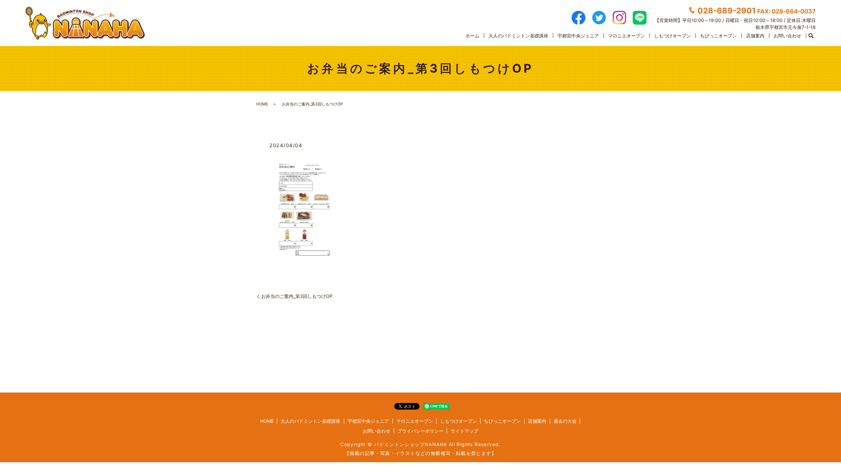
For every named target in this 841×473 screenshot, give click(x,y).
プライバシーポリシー (420, 431)
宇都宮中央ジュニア (578, 35)
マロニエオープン (626, 35)
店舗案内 (755, 35)
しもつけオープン (672, 35)
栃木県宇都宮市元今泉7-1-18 (786, 27)
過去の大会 (565, 421)
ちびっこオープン (718, 35)
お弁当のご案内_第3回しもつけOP (296, 296)
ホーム (472, 35)
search (811, 36)
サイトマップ (464, 431)
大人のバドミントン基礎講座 (518, 35)
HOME (262, 103)
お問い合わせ (787, 35)
